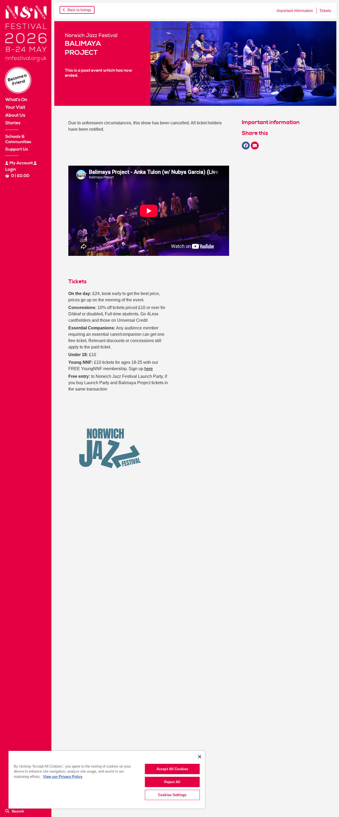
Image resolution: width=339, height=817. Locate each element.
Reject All (172, 782)
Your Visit (15, 107)
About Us (15, 115)
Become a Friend (17, 79)
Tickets (325, 10)
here (148, 368)
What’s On (16, 100)
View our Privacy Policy (62, 777)
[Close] (199, 756)
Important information (295, 10)
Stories (12, 123)
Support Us (16, 149)
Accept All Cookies (172, 769)
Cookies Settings (172, 795)
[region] (106, 780)
